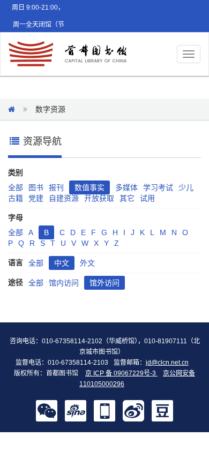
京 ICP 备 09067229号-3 (121, 373)
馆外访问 (104, 282)
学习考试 (158, 187)
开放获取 (99, 198)
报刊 (56, 187)
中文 (61, 263)
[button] (46, 410)
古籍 (15, 198)
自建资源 (64, 198)
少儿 (185, 187)
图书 (35, 187)
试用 (147, 198)
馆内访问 (64, 282)
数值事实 (89, 187)
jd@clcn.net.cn (167, 362)
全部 (15, 187)
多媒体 (126, 187)
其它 (127, 198)
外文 (87, 263)
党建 (35, 198)
